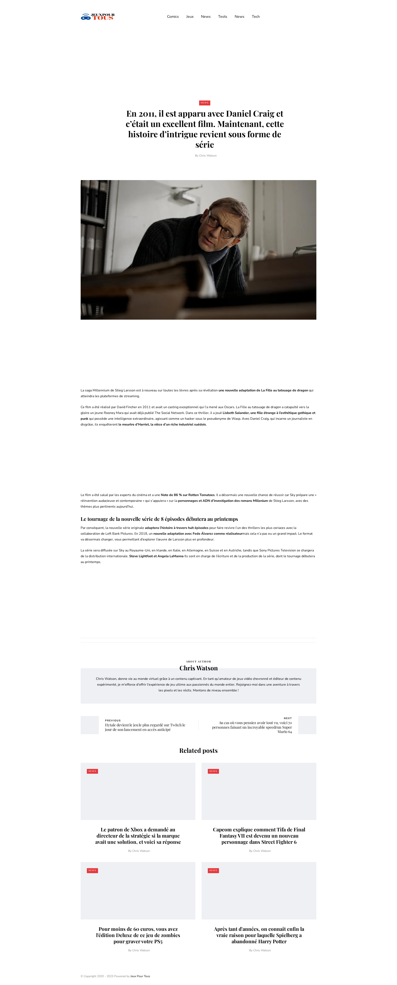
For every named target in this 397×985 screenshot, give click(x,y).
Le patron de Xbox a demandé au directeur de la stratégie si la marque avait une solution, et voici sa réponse (138, 835)
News (206, 16)
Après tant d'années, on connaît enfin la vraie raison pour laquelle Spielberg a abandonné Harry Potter (259, 934)
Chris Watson (208, 156)
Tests (222, 16)
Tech (256, 16)
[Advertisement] (198, 64)
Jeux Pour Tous (140, 976)
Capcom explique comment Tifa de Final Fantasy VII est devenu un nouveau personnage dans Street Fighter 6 (259, 835)
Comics (173, 16)
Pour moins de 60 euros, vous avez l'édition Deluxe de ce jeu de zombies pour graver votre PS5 (138, 934)
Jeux (190, 16)
